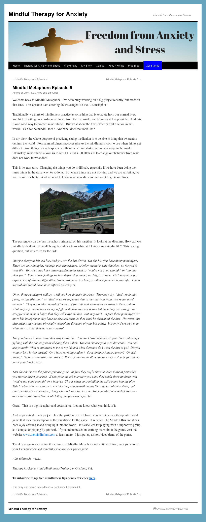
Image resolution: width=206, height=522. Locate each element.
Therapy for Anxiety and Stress (42, 65)
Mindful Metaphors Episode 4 (29, 79)
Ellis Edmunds (50, 92)
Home (16, 65)
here (92, 478)
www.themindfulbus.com (39, 434)
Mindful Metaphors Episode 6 (123, 79)
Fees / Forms (116, 65)
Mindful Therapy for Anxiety (48, 13)
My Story (86, 65)
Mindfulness (46, 487)
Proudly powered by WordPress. (172, 508)
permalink (75, 487)
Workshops (70, 65)
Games (100, 65)
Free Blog (133, 65)
